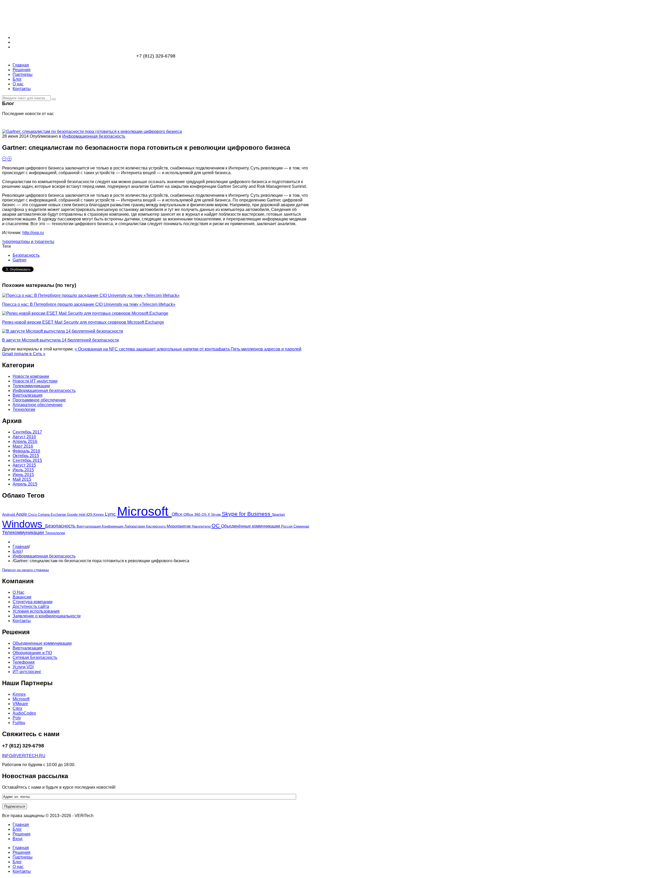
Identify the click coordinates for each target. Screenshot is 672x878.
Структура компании (32, 602)
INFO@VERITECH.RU (23, 755)
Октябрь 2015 (26, 455)
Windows (23, 524)
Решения (21, 834)
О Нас (18, 592)
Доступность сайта (31, 606)
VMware (20, 703)
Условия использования (36, 611)
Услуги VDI (23, 667)
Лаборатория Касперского (145, 526)
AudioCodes (24, 713)
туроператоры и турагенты (28, 241)
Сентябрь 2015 (27, 460)
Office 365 (192, 515)
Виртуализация (89, 526)
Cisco (33, 515)
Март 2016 (23, 446)
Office (177, 514)
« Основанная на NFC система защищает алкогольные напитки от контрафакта (153, 349)
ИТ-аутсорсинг (27, 671)
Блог (17, 551)
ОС (216, 526)
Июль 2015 (23, 470)
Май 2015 (22, 479)
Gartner (20, 260)
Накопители (202, 526)
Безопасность (26, 255)
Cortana (44, 515)
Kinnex (99, 515)
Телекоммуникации (23, 532)
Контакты (22, 620)
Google (73, 515)
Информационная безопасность (93, 136)
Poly (17, 718)
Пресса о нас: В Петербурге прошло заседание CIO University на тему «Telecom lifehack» (88, 304)
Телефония (24, 662)
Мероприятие (179, 526)
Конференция (113, 526)
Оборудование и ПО (32, 652)
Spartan (278, 515)
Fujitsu (19, 722)
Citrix (17, 708)
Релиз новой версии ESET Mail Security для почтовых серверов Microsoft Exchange (83, 322)
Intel (82, 515)
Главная (21, 546)
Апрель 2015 (25, 484)
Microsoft (144, 511)
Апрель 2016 (25, 441)
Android (9, 514)
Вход (17, 838)
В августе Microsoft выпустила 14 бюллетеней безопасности (60, 340)
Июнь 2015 (23, 474)
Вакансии (22, 597)
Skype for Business (247, 514)
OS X (206, 515)
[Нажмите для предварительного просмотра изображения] (92, 131)
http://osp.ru (33, 232)
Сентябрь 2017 (27, 432)
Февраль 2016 (26, 451)
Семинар (301, 526)
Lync (111, 514)
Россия (287, 526)
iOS (89, 514)
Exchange (59, 515)
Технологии (55, 533)
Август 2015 (24, 465)
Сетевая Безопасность (35, 657)
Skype (216, 515)
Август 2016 (24, 437)
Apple (22, 514)
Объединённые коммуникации (251, 526)
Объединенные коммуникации (42, 643)
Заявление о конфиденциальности (47, 616)
